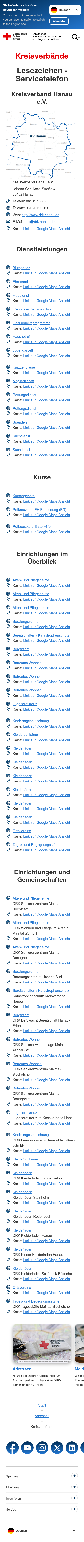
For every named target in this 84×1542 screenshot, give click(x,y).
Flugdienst (21, 295)
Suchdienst (21, 435)
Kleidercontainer (25, 734)
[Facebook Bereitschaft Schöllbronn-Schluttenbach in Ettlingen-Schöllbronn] (12, 1447)
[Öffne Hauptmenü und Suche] (76, 37)
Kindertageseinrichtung (31, 720)
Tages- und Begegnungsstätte (36, 844)
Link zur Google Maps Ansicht (46, 228)
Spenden (20, 422)
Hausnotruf (21, 336)
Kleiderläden (22, 748)
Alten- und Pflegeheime (31, 579)
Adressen (22, 1369)
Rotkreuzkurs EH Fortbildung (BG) (39, 509)
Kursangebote (24, 495)
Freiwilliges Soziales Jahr (32, 308)
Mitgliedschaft (23, 380)
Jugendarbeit (23, 350)
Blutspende (21, 267)
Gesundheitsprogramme (31, 322)
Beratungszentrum (27, 621)
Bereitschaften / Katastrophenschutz (41, 634)
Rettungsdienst (24, 394)
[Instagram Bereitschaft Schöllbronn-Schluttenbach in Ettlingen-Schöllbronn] (42, 1447)
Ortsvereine (22, 830)
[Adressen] (42, 1343)
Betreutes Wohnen (27, 662)
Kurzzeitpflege (24, 366)
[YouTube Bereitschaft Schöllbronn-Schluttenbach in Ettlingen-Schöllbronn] (27, 1447)
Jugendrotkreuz (25, 703)
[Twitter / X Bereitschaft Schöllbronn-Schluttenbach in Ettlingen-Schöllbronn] (57, 1447)
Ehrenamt (20, 281)
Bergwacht (21, 648)
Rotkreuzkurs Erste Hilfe (32, 526)
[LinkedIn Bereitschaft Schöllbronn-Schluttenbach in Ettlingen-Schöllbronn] (72, 1447)
